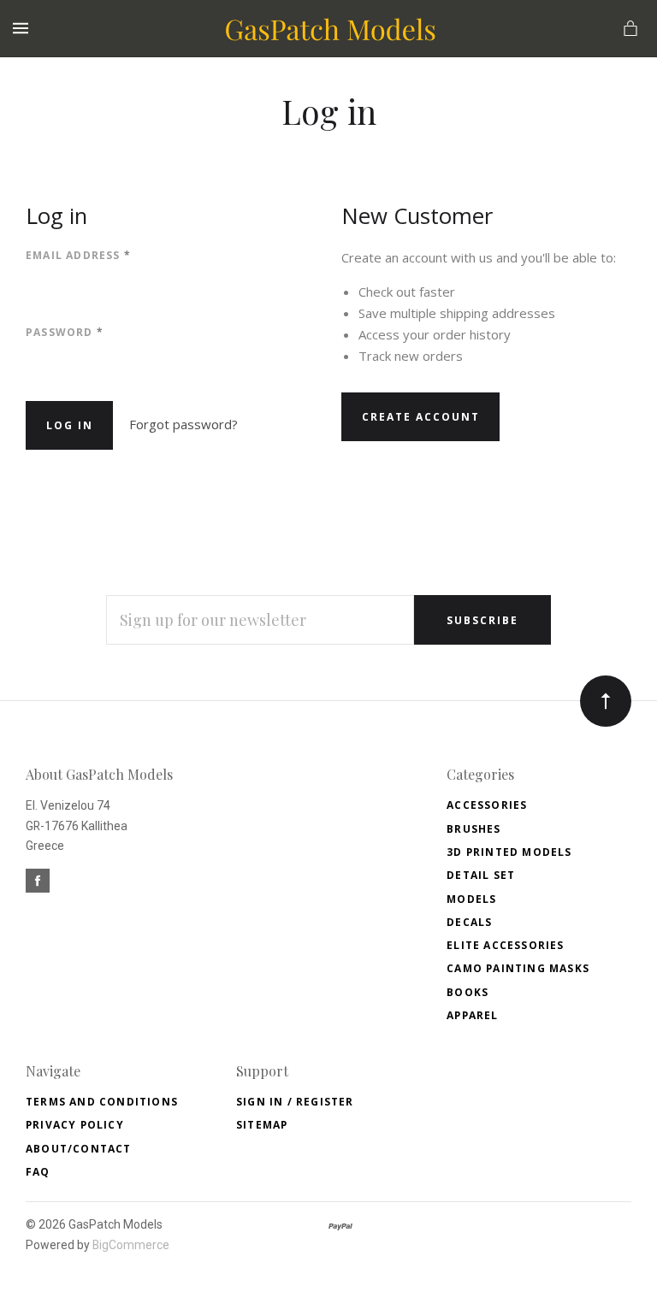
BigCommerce (130, 1245)
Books (467, 992)
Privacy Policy (75, 1124)
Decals (469, 922)
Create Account (421, 417)
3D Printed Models (509, 852)
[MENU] (23, 28)
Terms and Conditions (102, 1101)
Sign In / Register (295, 1101)
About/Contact (79, 1148)
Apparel (472, 1015)
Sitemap (261, 1124)
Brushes (473, 829)
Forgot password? (183, 424)
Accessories (487, 805)
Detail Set (481, 875)
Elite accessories (505, 945)
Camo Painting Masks (518, 968)
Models (471, 899)
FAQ (38, 1172)
